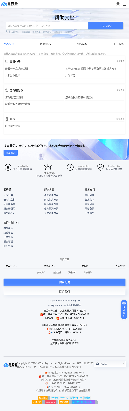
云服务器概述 (12, 75)
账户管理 (8, 246)
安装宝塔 (47, 31)
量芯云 (9, 4)
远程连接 (58, 31)
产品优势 (70, 75)
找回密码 (69, 31)
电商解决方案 (51, 204)
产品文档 (9, 44)
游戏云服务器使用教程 (17, 104)
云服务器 (8, 195)
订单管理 (8, 237)
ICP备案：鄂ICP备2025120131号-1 (66, 372)
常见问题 (89, 204)
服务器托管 (9, 213)
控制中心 (45, 44)
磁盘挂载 (26, 31)
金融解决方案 (51, 213)
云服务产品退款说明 (16, 68)
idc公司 (54, 397)
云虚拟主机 (9, 199)
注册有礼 (10, 152)
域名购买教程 (12, 126)
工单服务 (118, 44)
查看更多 (120, 61)
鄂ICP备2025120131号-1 (71, 317)
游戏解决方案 (51, 195)
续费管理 (8, 232)
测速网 (87, 397)
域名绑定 (36, 31)
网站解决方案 (51, 199)
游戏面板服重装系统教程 (79, 97)
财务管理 (8, 241)
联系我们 (64, 292)
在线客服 (82, 44)
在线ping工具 (76, 397)
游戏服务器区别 (14, 97)
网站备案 (89, 208)
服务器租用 (9, 208)
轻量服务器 (9, 204)
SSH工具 (64, 397)
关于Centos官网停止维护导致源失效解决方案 (91, 68)
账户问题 (89, 195)
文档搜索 (107, 25)
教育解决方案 (51, 208)
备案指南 (89, 199)
